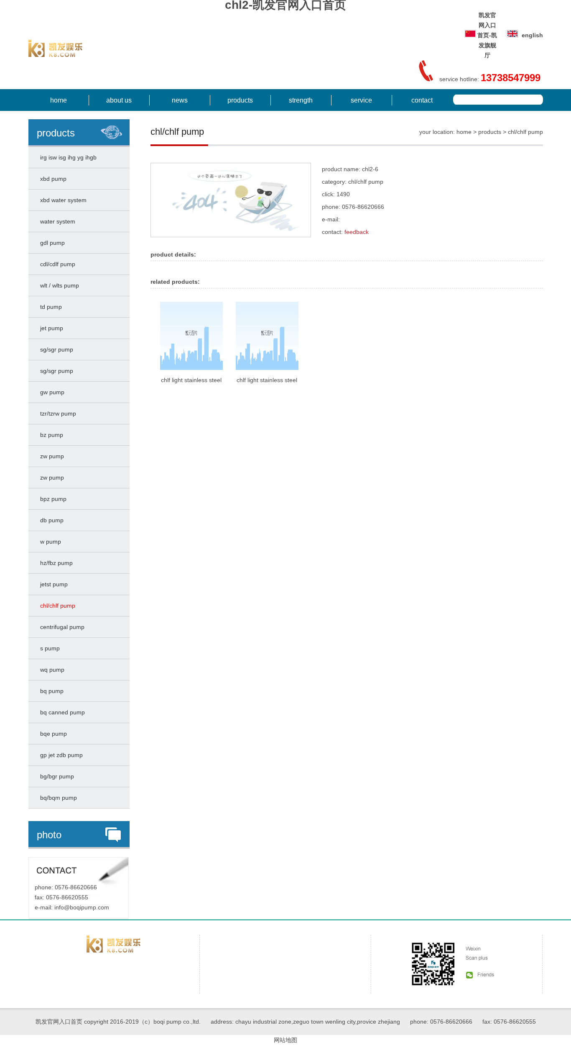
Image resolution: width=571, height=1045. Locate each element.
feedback (356, 232)
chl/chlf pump (56, 605)
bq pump (50, 691)
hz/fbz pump (55, 563)
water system (56, 221)
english (532, 35)
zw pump (50, 456)
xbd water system (62, 200)
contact (422, 100)
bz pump (50, 434)
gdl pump (51, 242)
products (240, 100)
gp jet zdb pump (60, 755)
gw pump (50, 392)
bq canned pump (61, 712)
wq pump (50, 669)
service (361, 100)
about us (119, 100)
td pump (49, 306)
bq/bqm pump (57, 797)
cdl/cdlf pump (56, 264)
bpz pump (51, 499)
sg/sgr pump (55, 349)
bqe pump (52, 733)
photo (49, 834)
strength (301, 100)
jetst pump (52, 584)
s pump (48, 648)
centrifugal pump (60, 627)
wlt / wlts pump (58, 285)
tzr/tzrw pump (56, 413)
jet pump (50, 328)
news (180, 100)
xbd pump (51, 178)
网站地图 (285, 1040)
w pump (49, 541)
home (58, 100)
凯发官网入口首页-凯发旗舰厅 (487, 35)
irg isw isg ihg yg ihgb (67, 157)
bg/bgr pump (55, 776)
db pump (50, 520)
